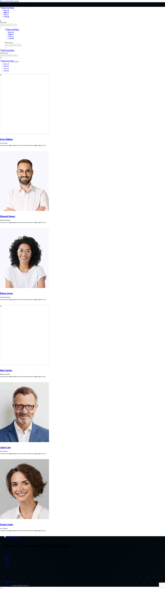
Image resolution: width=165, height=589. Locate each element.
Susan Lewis (6, 524)
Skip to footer (14, 1)
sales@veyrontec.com (11, 581)
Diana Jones (6, 293)
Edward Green (7, 216)
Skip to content (5, 1)
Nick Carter (6, 370)
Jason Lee (5, 447)
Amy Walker (6, 139)
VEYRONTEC (8, 585)
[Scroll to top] (1, 588)
